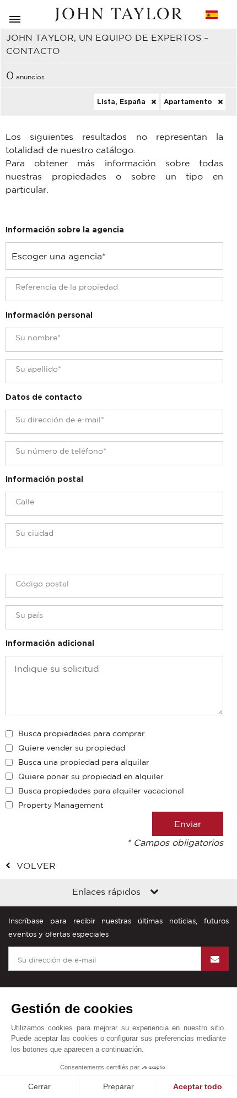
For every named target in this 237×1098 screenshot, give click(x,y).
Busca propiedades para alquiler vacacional (101, 790)
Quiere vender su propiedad (71, 747)
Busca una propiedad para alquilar (83, 762)
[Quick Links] (154, 892)
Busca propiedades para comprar (81, 733)
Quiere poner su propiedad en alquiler (91, 776)
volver (36, 866)
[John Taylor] (118, 14)
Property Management (61, 805)
